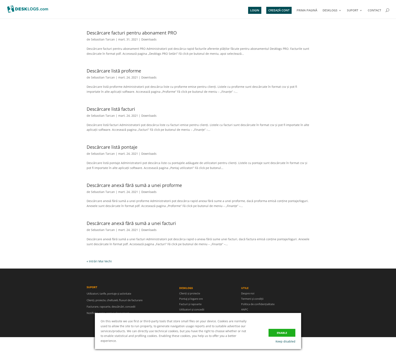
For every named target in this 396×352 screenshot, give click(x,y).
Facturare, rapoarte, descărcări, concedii (111, 306)
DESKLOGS (330, 10)
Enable (282, 333)
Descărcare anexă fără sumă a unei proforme (134, 185)
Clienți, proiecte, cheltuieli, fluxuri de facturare (115, 300)
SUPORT (352, 10)
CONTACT (374, 10)
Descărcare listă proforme (114, 71)
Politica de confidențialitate (258, 304)
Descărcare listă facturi (111, 109)
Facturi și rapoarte (190, 304)
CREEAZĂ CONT (279, 10)
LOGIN (254, 10)
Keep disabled (285, 341)
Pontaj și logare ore (191, 299)
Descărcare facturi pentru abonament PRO (132, 33)
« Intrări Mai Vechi (99, 261)
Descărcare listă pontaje (112, 147)
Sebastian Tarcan (103, 39)
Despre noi (247, 293)
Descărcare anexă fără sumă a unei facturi (131, 223)
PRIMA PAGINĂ (307, 10)
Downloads (149, 39)
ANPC (244, 309)
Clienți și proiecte (189, 293)
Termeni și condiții (252, 299)
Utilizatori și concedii (191, 309)
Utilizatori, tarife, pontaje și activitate (109, 293)
